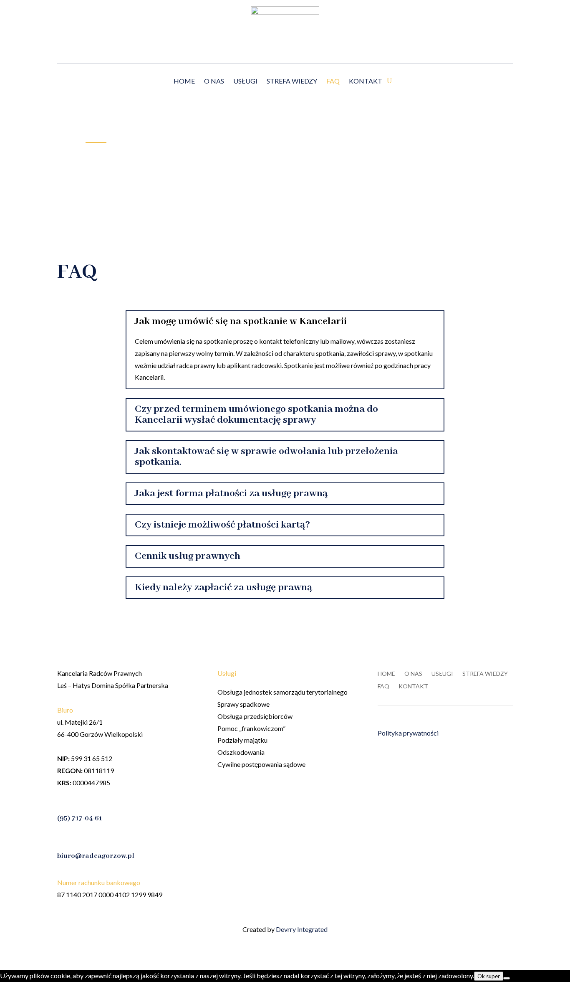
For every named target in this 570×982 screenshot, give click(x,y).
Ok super (488, 976)
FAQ (333, 81)
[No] (506, 978)
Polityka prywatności (408, 733)
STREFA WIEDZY (292, 81)
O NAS (214, 81)
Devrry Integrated (302, 929)
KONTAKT (365, 81)
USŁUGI (245, 81)
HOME (184, 81)
